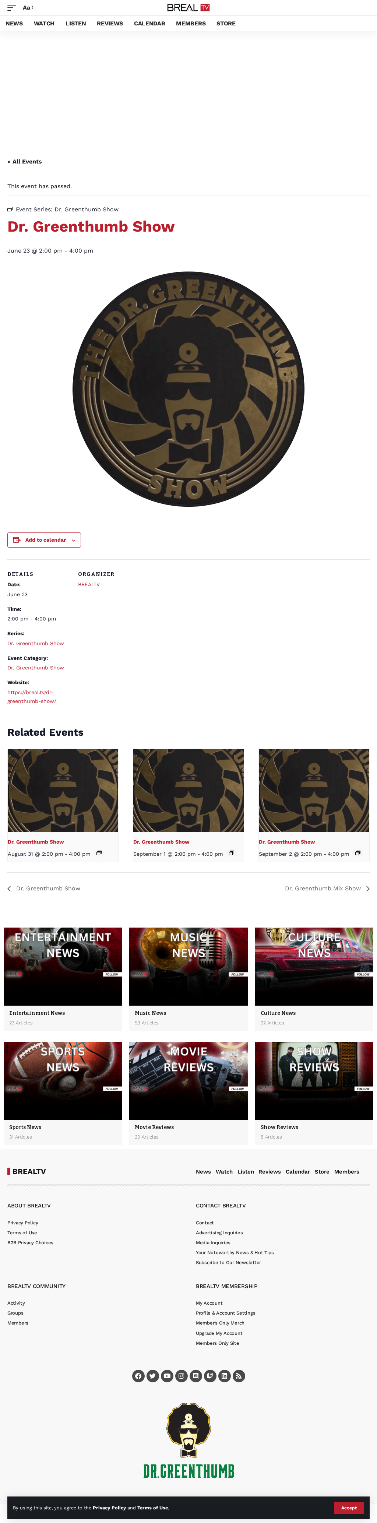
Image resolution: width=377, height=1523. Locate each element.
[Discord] (196, 1376)
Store (322, 1171)
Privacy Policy (109, 1507)
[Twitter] (153, 1376)
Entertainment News (37, 1013)
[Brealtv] (188, 7)
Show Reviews (279, 1127)
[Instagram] (181, 1376)
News (203, 1171)
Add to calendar (45, 540)
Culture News (278, 1013)
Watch (224, 1171)
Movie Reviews (154, 1127)
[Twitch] (210, 1376)
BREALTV (89, 584)
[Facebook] (138, 1376)
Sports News (25, 1127)
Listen (245, 1171)
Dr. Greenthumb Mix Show (324, 888)
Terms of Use (152, 1507)
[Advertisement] (188, 86)
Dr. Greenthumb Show (35, 643)
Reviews (269, 1171)
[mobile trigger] (13, 8)
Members (346, 1171)
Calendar (298, 1171)
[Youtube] (167, 1376)
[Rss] (239, 1376)
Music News (150, 1013)
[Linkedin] (224, 1376)
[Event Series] (99, 853)
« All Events (24, 161)
